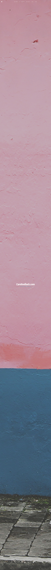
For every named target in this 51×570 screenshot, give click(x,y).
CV (19, 1)
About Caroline (16, 1)
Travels (32, 1)
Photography (23, 1)
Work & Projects (28, 1)
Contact (36, 1)
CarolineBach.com (25, 284)
